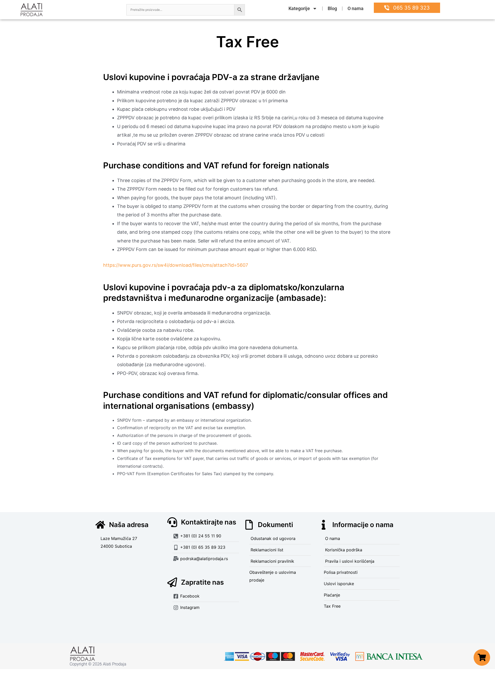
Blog (332, 8)
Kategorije (299, 8)
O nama (356, 8)
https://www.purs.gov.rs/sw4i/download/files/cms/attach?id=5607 (175, 265)
